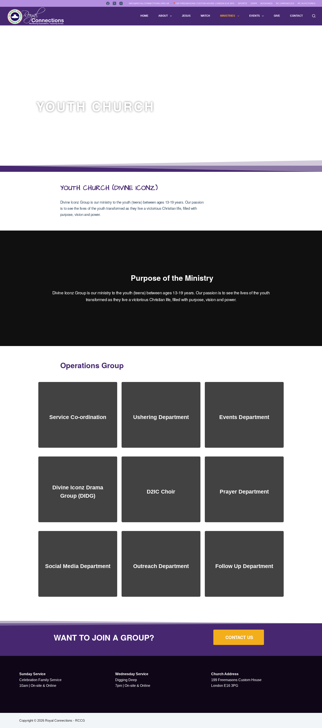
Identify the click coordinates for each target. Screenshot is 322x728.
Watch (205, 15)
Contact (296, 15)
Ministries (227, 15)
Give (277, 15)
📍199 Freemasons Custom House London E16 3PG (203, 3)
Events (254, 15)
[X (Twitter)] (114, 3)
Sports (242, 3)
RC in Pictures (306, 3)
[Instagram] (121, 3)
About (163, 15)
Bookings (266, 3)
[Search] (313, 16)
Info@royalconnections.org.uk (149, 3)
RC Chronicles (285, 3)
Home (144, 15)
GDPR (254, 3)
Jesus (186, 15)
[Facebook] (108, 3)
